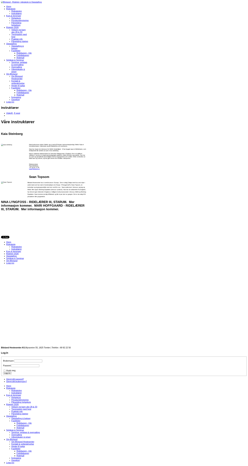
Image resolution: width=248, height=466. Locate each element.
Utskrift (9, 113)
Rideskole (11, 9)
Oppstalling (11, 44)
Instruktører (16, 13)
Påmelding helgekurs (16, 24)
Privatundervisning (20, 20)
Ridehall (20, 58)
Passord (7, 365)
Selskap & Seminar (15, 60)
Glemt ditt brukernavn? (16, 381)
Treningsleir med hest (21, 409)
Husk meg (11, 370)
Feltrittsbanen (23, 55)
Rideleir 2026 (12, 27)
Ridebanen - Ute (24, 53)
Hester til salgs (18, 86)
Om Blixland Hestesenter (17, 77)
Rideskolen (16, 11)
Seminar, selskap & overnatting (19, 63)
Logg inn (10, 102)
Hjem (8, 6)
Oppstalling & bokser (20, 418)
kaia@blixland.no (34, 169)
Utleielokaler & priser (21, 437)
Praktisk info (17, 39)
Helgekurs (16, 18)
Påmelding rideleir (19, 41)
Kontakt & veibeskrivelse (18, 82)
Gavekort (15, 100)
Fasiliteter (15, 51)
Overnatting (16, 67)
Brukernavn (8, 361)
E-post (17, 113)
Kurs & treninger (13, 16)
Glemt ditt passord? (15, 379)
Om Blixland (11, 74)
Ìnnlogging (16, 97)
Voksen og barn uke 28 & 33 (18, 31)
